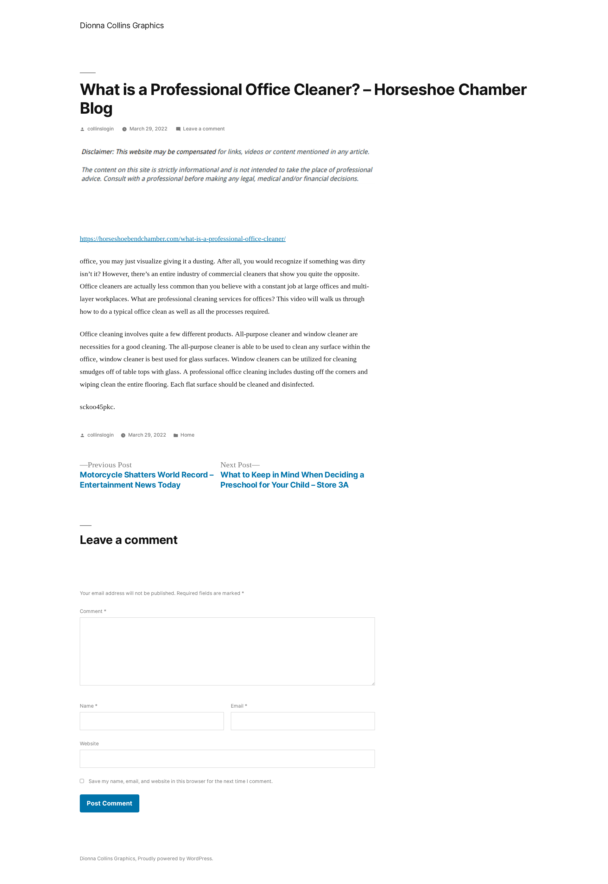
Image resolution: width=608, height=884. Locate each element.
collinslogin (100, 129)
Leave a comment (204, 129)
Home (187, 435)
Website (89, 744)
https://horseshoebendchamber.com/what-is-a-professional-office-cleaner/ (183, 238)
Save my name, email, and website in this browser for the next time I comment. (181, 781)
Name (89, 706)
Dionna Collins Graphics (122, 25)
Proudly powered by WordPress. (175, 859)
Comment (93, 611)
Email (239, 706)
